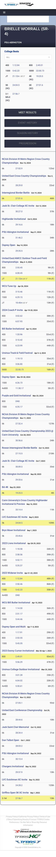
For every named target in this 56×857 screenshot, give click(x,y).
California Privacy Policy (28, 816)
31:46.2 (18, 237)
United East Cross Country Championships (24, 175)
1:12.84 (16, 65)
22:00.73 (40, 70)
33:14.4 (18, 509)
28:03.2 (18, 746)
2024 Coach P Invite (12, 310)
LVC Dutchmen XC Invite (14, 517)
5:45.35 (18, 643)
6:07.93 (18, 321)
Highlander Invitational (14, 219)
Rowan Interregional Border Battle (19, 447)
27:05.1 (18, 703)
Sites (10, 819)
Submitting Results (21, 819)
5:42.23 (16, 70)
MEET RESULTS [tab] (27, 112)
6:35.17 (18, 407)
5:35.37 (18, 565)
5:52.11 (18, 560)
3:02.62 (18, 316)
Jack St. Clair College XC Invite (18, 205)
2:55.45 (18, 267)
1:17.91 (18, 632)
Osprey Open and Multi (14, 626)
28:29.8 (18, 185)
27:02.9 (18, 168)
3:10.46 (18, 291)
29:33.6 (18, 480)
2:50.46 (18, 584)
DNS (17, 401)
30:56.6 (18, 440)
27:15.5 (18, 453)
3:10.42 (18, 340)
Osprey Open (8, 245)
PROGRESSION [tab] (27, 143)
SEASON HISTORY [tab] (27, 133)
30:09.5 (18, 466)
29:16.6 (18, 224)
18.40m (19, 302)
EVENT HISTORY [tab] (27, 122)
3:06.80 (18, 364)
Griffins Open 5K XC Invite (15, 792)
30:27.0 (18, 211)
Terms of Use (45, 816)
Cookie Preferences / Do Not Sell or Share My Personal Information (29, 822)
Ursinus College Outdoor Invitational (21, 669)
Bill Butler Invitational (13, 328)
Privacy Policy (11, 816)
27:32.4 (18, 423)
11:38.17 (19, 388)
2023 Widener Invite (12, 572)
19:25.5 (39, 76)
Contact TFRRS (36, 819)
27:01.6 (39, 85)
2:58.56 (18, 554)
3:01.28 (18, 675)
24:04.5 (16, 85)
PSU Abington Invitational (15, 232)
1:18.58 (18, 549)
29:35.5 (18, 251)
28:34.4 (18, 733)
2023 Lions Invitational (14, 543)
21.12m (16, 76)
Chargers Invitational (13, 766)
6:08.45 (18, 273)
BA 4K (5, 487)
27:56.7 (16, 94)
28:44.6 (18, 719)
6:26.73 (18, 382)
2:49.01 (39, 65)
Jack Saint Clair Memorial (15, 727)
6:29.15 (18, 297)
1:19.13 (18, 358)
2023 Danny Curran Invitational (18, 650)
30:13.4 (18, 759)
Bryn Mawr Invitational (13, 530)
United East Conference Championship (22, 710)
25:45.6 (18, 536)
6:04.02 (18, 680)
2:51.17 (18, 613)
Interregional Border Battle (16, 192)
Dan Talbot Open (10, 740)
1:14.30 (18, 608)
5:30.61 (18, 686)
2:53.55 (18, 638)
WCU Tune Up (9, 286)
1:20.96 (18, 334)
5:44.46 (18, 619)
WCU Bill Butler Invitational (16, 602)
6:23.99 (18, 345)
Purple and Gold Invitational (16, 395)
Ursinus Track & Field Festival (17, 352)
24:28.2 (18, 785)
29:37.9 (18, 772)
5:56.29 (18, 662)
